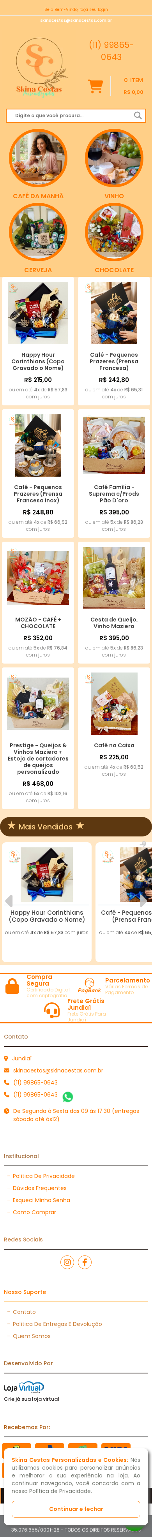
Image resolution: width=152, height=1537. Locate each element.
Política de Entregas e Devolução (54, 1324)
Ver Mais (47, 906)
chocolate (114, 270)
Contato (21, 1312)
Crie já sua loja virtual (31, 1399)
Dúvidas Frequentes (37, 1188)
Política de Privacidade (41, 1176)
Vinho (114, 196)
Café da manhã (38, 196)
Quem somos (29, 1336)
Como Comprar (31, 1212)
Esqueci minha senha (38, 1200)
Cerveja (38, 270)
